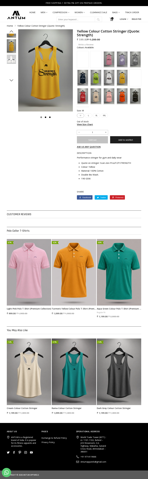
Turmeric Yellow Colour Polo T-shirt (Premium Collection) (29, 308)
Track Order (132, 12)
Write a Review (86, 44)
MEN (43, 12)
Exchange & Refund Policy (54, 438)
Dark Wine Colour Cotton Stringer (114, 408)
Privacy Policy (48, 442)
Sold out (92, 139)
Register (136, 19)
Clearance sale (98, 12)
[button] (11, 31)
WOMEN (79, 12)
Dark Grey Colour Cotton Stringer (69, 408)
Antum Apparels (31, 475)
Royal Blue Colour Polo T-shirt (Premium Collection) (119, 308)
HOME (32, 12)
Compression (60, 12)
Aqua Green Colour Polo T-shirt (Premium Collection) (74, 308)
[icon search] (98, 19)
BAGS (115, 12)
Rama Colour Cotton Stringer (22, 408)
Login (123, 19)
